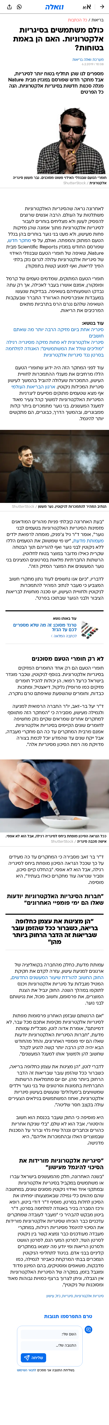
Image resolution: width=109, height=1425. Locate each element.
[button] (87, 7)
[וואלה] (54, 6)
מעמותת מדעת (88, 541)
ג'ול (58, 1296)
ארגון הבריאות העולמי (33, 387)
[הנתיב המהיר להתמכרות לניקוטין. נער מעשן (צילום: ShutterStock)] (54, 470)
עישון (50, 1296)
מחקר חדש (19, 240)
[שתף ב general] (9, 7)
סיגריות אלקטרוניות (89, 1296)
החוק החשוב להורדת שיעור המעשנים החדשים (58, 978)
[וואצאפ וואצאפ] (19, 6)
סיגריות (67, 1296)
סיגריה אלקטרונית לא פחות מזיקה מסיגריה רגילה (55, 342)
